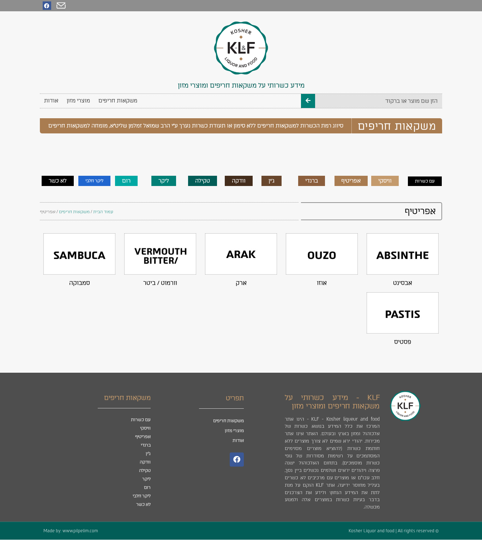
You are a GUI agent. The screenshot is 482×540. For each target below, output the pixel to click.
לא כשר (143, 504)
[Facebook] (47, 5)
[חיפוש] (308, 101)
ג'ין (148, 453)
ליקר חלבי (142, 495)
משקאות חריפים (117, 100)
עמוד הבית (103, 211)
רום (147, 487)
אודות (51, 100)
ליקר (146, 478)
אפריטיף (143, 436)
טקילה (145, 470)
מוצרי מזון (78, 100)
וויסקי (145, 428)
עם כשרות (141, 419)
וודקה (145, 462)
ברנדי (146, 445)
